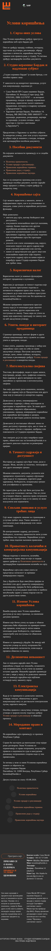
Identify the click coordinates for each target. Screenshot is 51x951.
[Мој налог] (17, 6)
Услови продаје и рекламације (17, 715)
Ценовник (10, 875)
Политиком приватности (31, 561)
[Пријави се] (19, 6)
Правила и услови (10, 871)
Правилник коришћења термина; (21, 167)
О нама (8, 864)
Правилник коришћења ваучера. (20, 173)
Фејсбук (36, 860)
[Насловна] (6, 6)
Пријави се (10, 861)
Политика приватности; (17, 161)
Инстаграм (44, 860)
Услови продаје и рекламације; (20, 164)
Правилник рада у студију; (18, 170)
